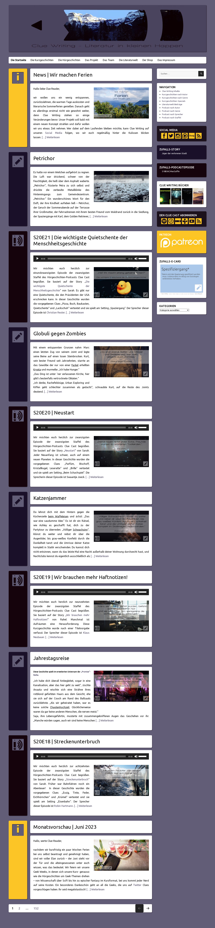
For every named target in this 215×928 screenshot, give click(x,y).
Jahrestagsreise (51, 658)
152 (37, 908)
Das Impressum (166, 60)
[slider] (143, 258)
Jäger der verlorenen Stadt (174, 153)
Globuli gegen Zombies (59, 333)
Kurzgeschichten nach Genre (175, 98)
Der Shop (147, 60)
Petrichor (44, 158)
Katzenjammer (49, 498)
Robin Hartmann (63, 805)
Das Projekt (91, 60)
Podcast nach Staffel (171, 117)
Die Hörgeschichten (69, 60)
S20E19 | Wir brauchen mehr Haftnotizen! (80, 577)
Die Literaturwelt (128, 60)
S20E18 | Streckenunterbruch (66, 741)
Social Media (53, 132)
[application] (91, 258)
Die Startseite (18, 60)
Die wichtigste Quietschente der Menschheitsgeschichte (61, 286)
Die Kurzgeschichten (42, 60)
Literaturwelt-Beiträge (172, 104)
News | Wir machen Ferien (62, 75)
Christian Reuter (56, 312)
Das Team (108, 60)
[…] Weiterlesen (50, 137)
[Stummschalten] (136, 258)
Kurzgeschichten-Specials (173, 101)
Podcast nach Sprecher (172, 114)
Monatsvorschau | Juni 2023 (64, 827)
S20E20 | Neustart (53, 412)
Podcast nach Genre (171, 111)
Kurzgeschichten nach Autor (175, 94)
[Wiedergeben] (37, 258)
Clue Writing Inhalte (171, 91)
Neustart (70, 450)
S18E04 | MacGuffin (171, 171)
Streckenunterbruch (77, 779)
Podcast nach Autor (171, 108)
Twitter (137, 885)
